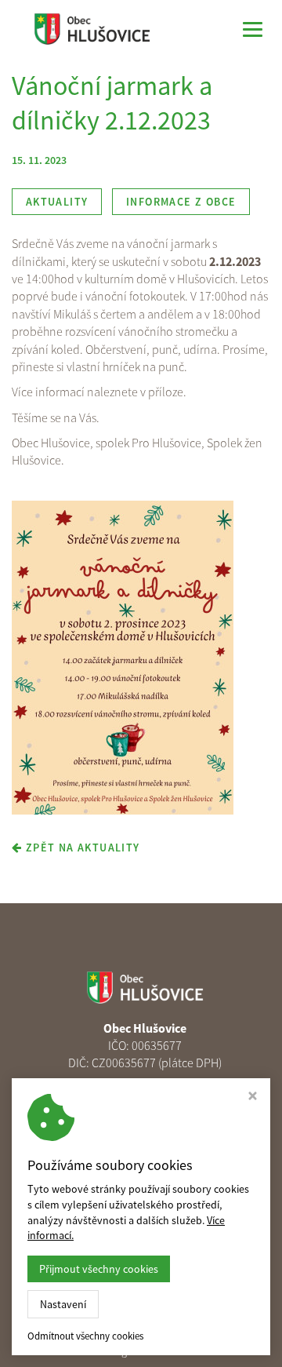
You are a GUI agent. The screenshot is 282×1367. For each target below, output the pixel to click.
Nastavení (63, 1304)
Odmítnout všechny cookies (85, 1336)
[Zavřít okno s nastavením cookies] (252, 1097)
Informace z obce (181, 202)
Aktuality (57, 202)
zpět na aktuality (80, 847)
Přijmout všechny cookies (98, 1269)
